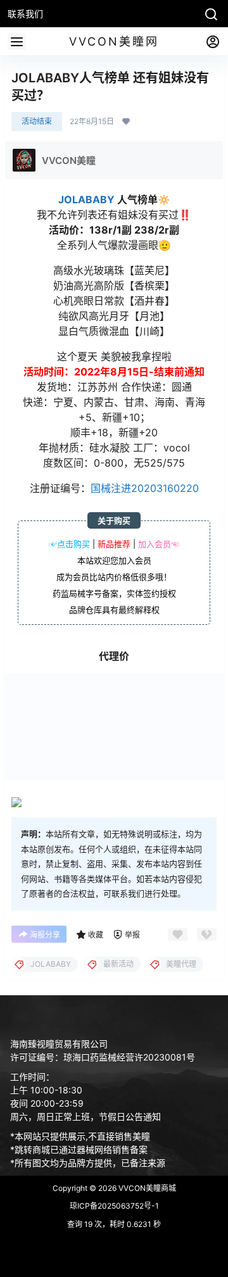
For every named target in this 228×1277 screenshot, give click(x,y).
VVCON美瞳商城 (146, 1188)
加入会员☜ (158, 544)
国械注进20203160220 (145, 488)
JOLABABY (86, 199)
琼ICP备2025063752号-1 (114, 1206)
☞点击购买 (69, 544)
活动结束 (37, 121)
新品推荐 (114, 544)
